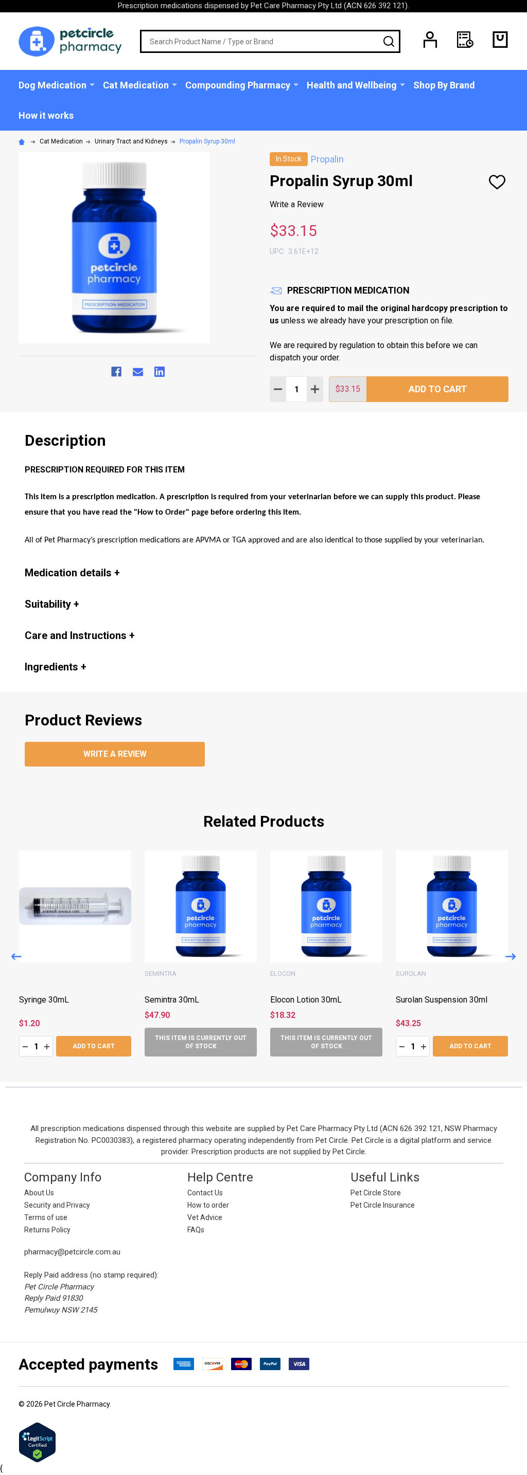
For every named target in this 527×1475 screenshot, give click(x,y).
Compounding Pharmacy (237, 85)
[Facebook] (116, 371)
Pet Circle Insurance (382, 1205)
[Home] (23, 141)
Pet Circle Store (375, 1193)
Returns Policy (47, 1230)
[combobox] (270, 41)
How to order (208, 1205)
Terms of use (45, 1217)
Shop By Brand (444, 85)
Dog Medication (52, 85)
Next (510, 956)
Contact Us (205, 1193)
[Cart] (500, 39)
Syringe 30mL (170, 1000)
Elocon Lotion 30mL (431, 1000)
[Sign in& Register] (430, 39)
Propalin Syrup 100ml (57, 1000)
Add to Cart (438, 389)
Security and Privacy (57, 1205)
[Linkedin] (159, 371)
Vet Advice (204, 1217)
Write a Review (297, 204)
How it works (46, 115)
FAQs (195, 1230)
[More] (92, 84)
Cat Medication (136, 85)
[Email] (138, 371)
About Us (39, 1193)
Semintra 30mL (297, 1000)
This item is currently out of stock (326, 1042)
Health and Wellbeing (352, 85)
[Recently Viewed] (465, 39)
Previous (16, 956)
